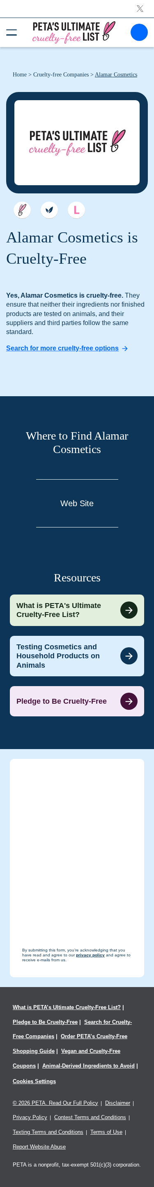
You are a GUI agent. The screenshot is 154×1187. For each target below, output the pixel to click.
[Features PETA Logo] (76, 210)
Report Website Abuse (39, 1147)
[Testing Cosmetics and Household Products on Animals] (77, 656)
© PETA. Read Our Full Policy (55, 1103)
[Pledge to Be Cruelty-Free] (77, 701)
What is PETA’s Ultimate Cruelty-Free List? (67, 1007)
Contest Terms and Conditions (90, 1117)
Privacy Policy (30, 1117)
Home (20, 75)
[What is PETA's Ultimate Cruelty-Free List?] (77, 610)
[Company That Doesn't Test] (22, 210)
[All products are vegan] (49, 210)
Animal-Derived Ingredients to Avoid (88, 1066)
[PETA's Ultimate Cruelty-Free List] (73, 32)
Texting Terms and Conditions (48, 1132)
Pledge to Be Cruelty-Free (45, 1022)
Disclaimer (117, 1103)
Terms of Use (106, 1132)
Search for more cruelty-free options (62, 348)
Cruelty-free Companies (61, 75)
